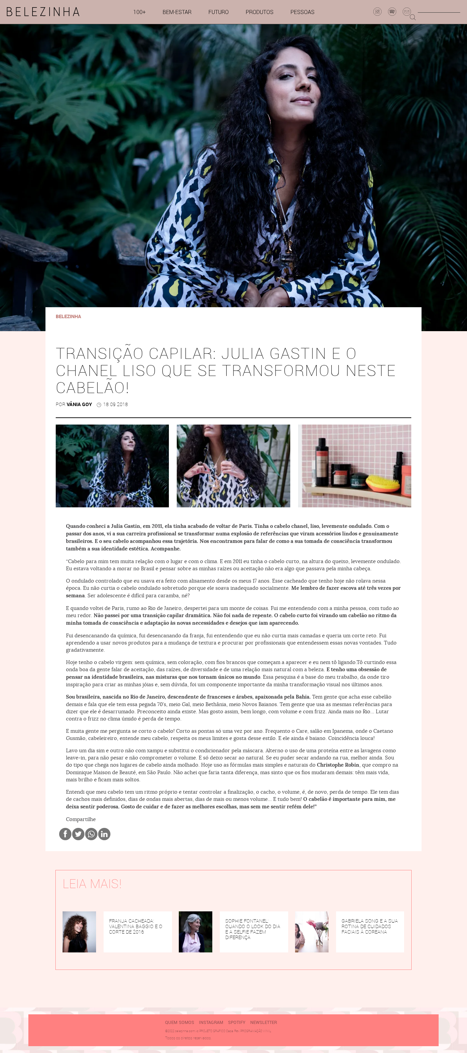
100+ (139, 12)
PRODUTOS (259, 12)
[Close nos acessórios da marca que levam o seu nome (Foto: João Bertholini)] (233, 466)
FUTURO (219, 12)
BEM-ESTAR (177, 12)
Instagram (211, 1022)
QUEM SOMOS (179, 1022)
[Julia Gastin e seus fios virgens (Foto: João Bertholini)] (112, 466)
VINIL (267, 1031)
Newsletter (263, 1022)
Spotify (236, 1022)
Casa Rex (233, 1031)
